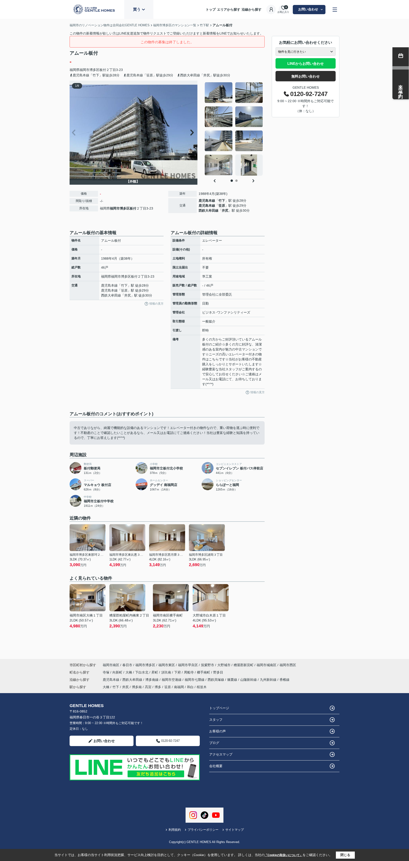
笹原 (221, 205)
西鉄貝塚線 (216, 680)
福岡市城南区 (266, 665)
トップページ (219, 708)
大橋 (129, 672)
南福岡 (179, 687)
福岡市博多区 (89, 70)
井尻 (225, 210)
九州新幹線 (268, 680)
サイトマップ (234, 829)
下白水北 (142, 672)
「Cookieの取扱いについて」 (283, 855)
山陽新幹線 (249, 680)
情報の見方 (156, 303)
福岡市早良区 (188, 665)
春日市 (127, 665)
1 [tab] (232, 180)
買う (137, 9)
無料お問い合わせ (305, 76)
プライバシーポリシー (203, 829)
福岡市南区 (111, 665)
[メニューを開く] (334, 9)
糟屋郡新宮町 (243, 665)
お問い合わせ (308, 9)
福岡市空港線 (172, 680)
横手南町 (204, 672)
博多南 (137, 687)
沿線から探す (252, 9)
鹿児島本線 (207, 200)
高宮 (148, 687)
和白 (190, 687)
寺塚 (106, 672)
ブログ (214, 743)
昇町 (155, 672)
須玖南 (166, 672)
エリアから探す (228, 9)
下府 (178, 672)
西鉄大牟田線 (208, 210)
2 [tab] (236, 180)
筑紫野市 (207, 665)
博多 (158, 687)
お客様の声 (217, 731)
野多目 (218, 672)
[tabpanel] (234, 129)
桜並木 (202, 687)
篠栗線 (232, 680)
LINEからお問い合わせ (305, 63)
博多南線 (152, 680)
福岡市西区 (288, 665)
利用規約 (175, 829)
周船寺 (189, 672)
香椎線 (284, 680)
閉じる (345, 855)
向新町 (117, 672)
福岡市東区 (166, 665)
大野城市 (224, 665)
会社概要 (215, 766)
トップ (211, 9)
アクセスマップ (220, 754)
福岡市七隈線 (195, 680)
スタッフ (215, 719)
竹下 (221, 200)
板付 (102, 70)
